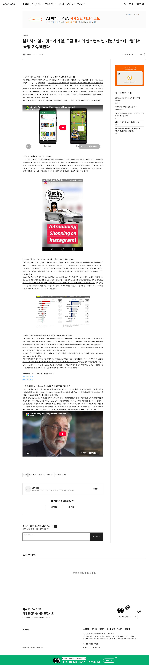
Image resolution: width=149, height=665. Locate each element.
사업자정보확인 (105, 636)
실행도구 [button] (69, 4)
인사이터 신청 (140, 4)
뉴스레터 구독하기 (125, 617)
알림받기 (95, 489)
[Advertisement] (129, 171)
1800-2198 (113, 638)
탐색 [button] (27, 4)
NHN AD (26, 629)
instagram (26, 647)
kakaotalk (40, 647)
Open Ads (9, 4)
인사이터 (60, 4)
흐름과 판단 (49, 4)
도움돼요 (54, 507)
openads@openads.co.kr (129, 638)
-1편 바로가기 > (28, 376)
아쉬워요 (71, 507)
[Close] (116, 658)
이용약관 (85, 644)
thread (33, 647)
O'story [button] (80, 4)
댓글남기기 (96, 536)
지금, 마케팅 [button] (37, 4)
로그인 (131, 4)
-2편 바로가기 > (28, 379)
